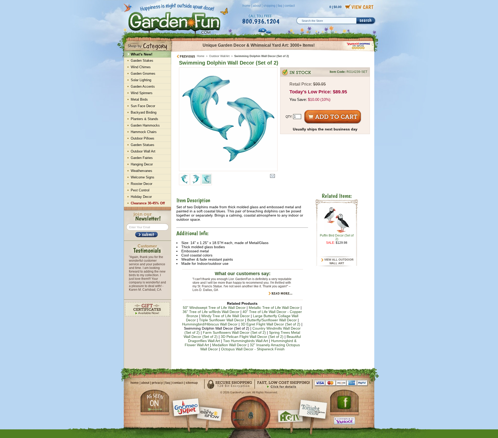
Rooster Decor (141, 184)
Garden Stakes (142, 60)
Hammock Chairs (144, 132)
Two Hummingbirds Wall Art (245, 341)
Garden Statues (142, 145)
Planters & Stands (144, 119)
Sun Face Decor (143, 106)
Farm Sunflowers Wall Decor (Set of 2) (234, 332)
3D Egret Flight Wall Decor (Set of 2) (270, 324)
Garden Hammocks (145, 125)
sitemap (192, 383)
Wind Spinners (142, 93)
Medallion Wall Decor (229, 345)
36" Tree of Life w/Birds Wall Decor (211, 312)
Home (200, 56)
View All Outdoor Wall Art (338, 261)
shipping (269, 6)
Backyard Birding (143, 112)
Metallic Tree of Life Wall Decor (274, 307)
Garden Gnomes (143, 73)
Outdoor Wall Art (219, 56)
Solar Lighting (141, 80)
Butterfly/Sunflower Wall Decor (272, 320)
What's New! (142, 54)
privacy (157, 383)
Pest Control (140, 190)
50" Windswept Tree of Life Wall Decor (214, 307)
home (247, 6)
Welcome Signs (142, 177)
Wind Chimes (141, 67)
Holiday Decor (141, 197)
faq (280, 6)
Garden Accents (143, 86)
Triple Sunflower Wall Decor (221, 320)
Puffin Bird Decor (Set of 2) (337, 237)
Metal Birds (139, 99)
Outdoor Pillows (142, 138)
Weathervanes (141, 171)
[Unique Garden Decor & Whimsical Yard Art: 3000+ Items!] (273, 51)
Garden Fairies (142, 158)
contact (290, 6)
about (257, 6)
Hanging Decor (142, 164)
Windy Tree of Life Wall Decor (225, 316)
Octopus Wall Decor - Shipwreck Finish (253, 349)
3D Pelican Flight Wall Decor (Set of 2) (252, 337)
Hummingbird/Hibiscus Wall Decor (210, 324)
